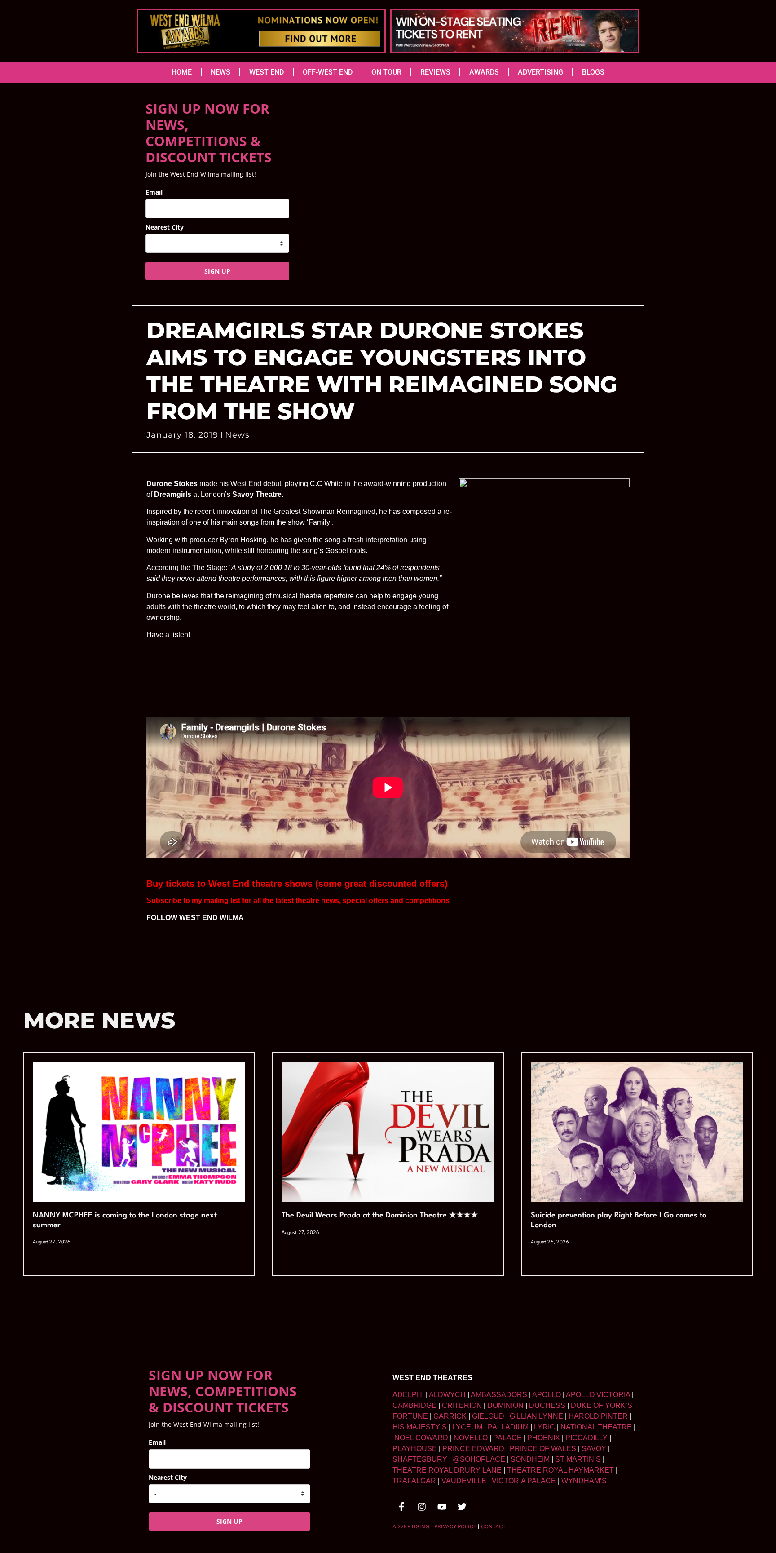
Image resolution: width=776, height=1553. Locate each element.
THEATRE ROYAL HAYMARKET (560, 1470)
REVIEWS (435, 72)
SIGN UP (217, 271)
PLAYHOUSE (414, 1448)
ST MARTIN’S (578, 1459)
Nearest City (165, 227)
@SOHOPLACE (479, 1459)
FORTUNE (410, 1416)
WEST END (266, 72)
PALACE (507, 1438)
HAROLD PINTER (598, 1416)
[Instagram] (422, 1507)
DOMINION (505, 1405)
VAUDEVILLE (463, 1481)
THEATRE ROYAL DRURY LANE (447, 1470)
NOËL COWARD (421, 1438)
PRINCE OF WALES (543, 1448)
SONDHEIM (530, 1459)
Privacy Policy (455, 1526)
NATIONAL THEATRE (596, 1427)
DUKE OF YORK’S (601, 1405)
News (237, 435)
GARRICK (450, 1416)
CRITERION (462, 1405)
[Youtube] (442, 1507)
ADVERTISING (540, 72)
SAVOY (594, 1448)
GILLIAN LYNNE (536, 1416)
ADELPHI (408, 1394)
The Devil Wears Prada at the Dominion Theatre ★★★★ (380, 1215)
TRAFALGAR (414, 1481)
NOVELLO (471, 1438)
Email (154, 192)
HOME (182, 72)
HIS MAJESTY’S (419, 1427)
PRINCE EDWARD (473, 1448)
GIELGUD (488, 1416)
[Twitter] (462, 1507)
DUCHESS (547, 1405)
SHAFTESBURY (419, 1459)
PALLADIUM (508, 1427)
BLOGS (593, 72)
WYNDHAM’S (584, 1481)
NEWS (220, 72)
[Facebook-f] (401, 1507)
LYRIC (544, 1427)
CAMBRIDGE (414, 1405)
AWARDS (484, 72)
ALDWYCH (447, 1394)
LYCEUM (467, 1427)
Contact (493, 1526)
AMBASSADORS (499, 1394)
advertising (410, 1526)
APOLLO (546, 1394)
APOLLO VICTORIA (598, 1394)
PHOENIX (543, 1438)
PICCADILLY (586, 1438)
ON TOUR (386, 72)
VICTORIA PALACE (524, 1481)
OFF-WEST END (328, 72)
